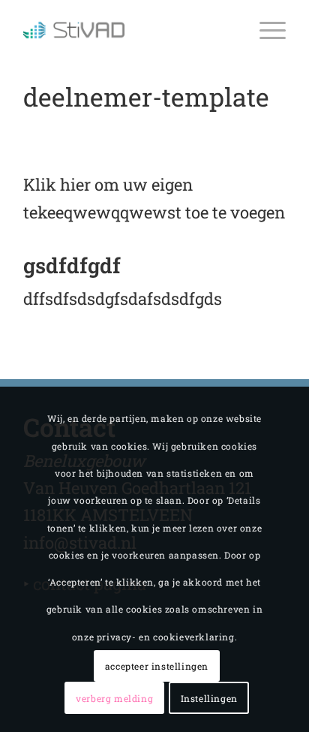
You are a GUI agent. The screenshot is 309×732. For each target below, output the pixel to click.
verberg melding (114, 698)
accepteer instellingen (156, 666)
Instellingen (209, 698)
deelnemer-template (146, 96)
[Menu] (265, 30)
